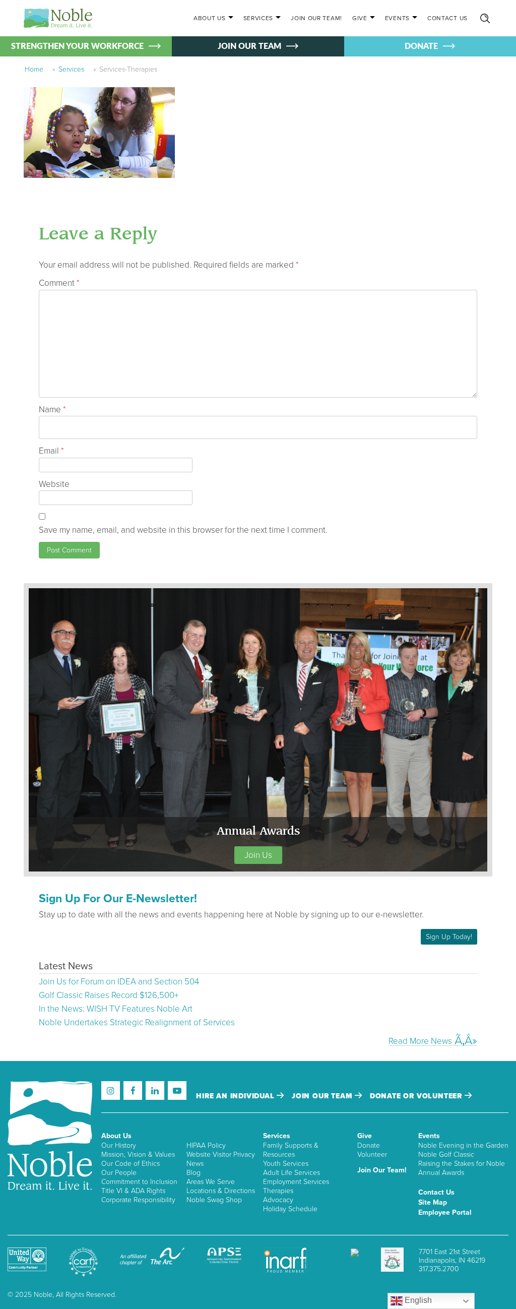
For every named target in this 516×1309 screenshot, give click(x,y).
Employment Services (296, 1181)
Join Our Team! (316, 18)
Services (258, 18)
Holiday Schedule (290, 1209)
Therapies (278, 1191)
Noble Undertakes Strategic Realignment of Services (137, 1022)
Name (52, 409)
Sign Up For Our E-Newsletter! (118, 899)
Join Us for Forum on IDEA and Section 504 (119, 981)
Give (359, 18)
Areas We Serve (210, 1181)
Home (34, 69)
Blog (193, 1172)
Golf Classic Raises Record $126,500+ (108, 995)
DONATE (421, 46)
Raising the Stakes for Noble (461, 1163)
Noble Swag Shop (214, 1200)
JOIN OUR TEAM (249, 46)
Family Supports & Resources (290, 1150)
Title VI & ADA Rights (133, 1191)
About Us (210, 18)
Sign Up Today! (449, 936)
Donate (368, 1145)
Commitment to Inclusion (139, 1181)
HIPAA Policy (206, 1145)
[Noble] (58, 18)
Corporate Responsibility (138, 1200)
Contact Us (447, 18)
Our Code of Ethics (130, 1163)
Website (54, 484)
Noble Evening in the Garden (463, 1145)
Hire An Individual (236, 1096)
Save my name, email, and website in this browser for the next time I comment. (183, 530)
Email (51, 451)
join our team (323, 1096)
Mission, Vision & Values (138, 1154)
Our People (119, 1172)
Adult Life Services (291, 1172)
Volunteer (372, 1154)
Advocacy (278, 1200)
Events (397, 18)
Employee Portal (445, 1212)
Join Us (258, 855)
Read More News (420, 1041)
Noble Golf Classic (446, 1154)
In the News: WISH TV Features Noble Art (115, 1009)
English (417, 1300)
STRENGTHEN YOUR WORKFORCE (77, 46)
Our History (118, 1145)
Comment (59, 283)
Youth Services (285, 1163)
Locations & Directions (220, 1191)
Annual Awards (441, 1172)
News (195, 1163)
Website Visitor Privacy (220, 1154)
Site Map (432, 1202)
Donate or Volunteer (417, 1096)
